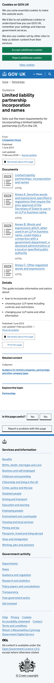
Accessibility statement (16, 621)
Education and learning (15, 505)
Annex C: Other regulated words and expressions (31, 266)
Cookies (27, 617)
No (47, 416)
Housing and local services (17, 522)
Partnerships (18, 82)
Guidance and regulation (16, 575)
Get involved (9, 603)
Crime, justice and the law (17, 487)
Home (5, 82)
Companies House (11, 140)
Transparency (10, 592)
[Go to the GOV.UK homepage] (13, 74)
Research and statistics (16, 580)
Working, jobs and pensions (18, 544)
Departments (10, 563)
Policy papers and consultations (21, 586)
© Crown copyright (27, 675)
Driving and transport (14, 499)
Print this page (14, 344)
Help (5, 617)
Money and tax (10, 527)
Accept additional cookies (27, 49)
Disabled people (11, 493)
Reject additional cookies (27, 57)
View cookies (27, 64)
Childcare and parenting (16, 476)
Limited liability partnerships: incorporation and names (33, 178)
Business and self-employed (18, 470)
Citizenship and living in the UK (20, 482)
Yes (34, 416)
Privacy (15, 617)
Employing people (12, 510)
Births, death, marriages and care (21, 465)
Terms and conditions (14, 625)
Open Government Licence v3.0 (20, 648)
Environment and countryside (19, 516)
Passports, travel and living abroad (22, 533)
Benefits (7, 459)
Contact (37, 621)
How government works (16, 597)
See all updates (29, 155)
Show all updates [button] (10, 330)
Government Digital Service (18, 634)
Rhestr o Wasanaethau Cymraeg (21, 630)
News (5, 569)
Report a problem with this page (27, 428)
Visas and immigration (15, 539)
